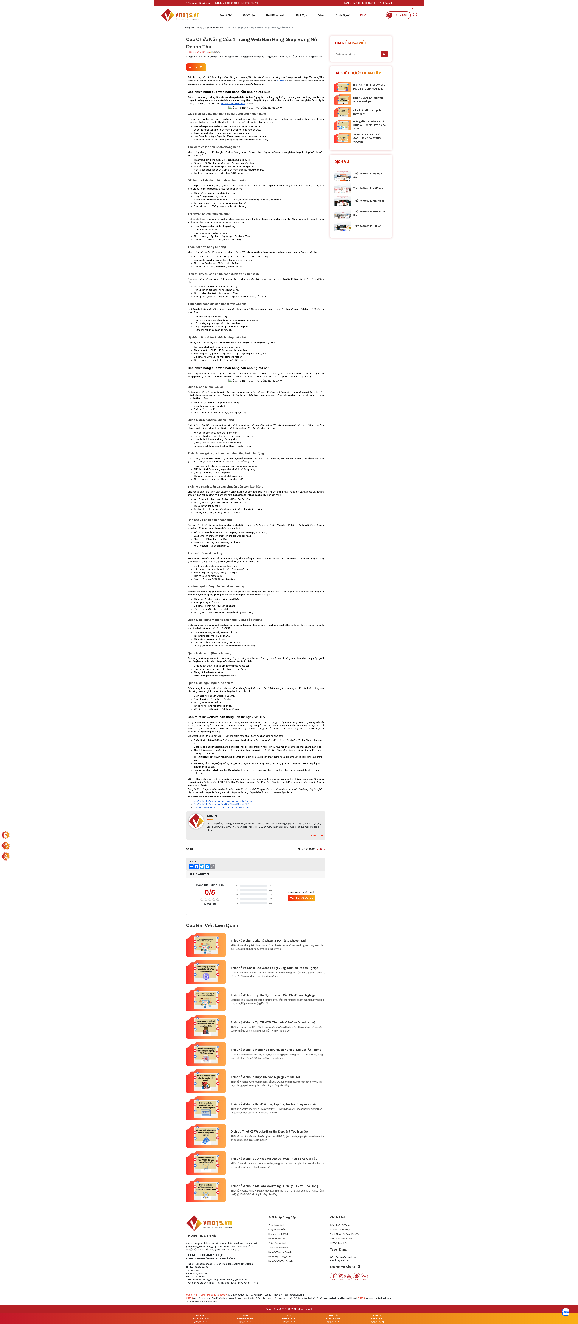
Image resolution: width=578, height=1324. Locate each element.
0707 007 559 (333, 1318)
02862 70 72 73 (201, 1318)
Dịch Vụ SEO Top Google (280, 1261)
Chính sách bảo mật (340, 1230)
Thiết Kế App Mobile (278, 1248)
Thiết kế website (275, 15)
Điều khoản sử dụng (340, 1225)
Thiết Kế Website (276, 1225)
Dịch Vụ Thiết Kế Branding (281, 1252)
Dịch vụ (300, 15)
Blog (363, 15)
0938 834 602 (377, 1318)
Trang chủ (226, 15)
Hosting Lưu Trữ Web (278, 1234)
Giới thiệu (249, 15)
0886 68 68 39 (245, 1318)
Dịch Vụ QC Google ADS (280, 1257)
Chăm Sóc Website (277, 1243)
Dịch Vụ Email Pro (276, 1239)
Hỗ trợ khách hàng (339, 1243)
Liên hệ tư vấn (401, 15)
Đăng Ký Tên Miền (277, 1230)
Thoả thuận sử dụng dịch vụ (344, 1234)
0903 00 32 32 (289, 1318)
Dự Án (321, 15)
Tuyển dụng (342, 15)
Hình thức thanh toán (341, 1239)
